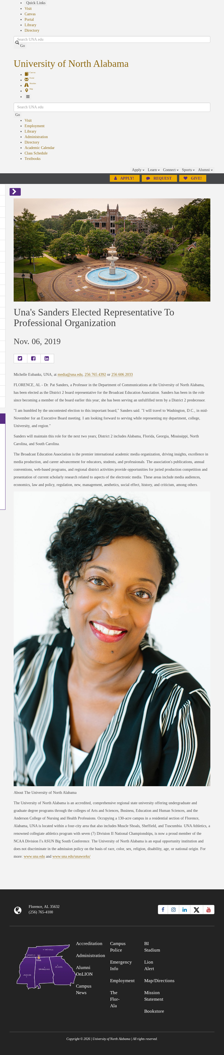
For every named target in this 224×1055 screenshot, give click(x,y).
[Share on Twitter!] (20, 358)
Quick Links (35, 3)
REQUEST (162, 178)
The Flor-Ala (115, 999)
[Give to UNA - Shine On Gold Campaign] (189, 942)
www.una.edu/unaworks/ (71, 856)
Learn (153, 170)
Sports (187, 170)
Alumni (204, 170)
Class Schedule (36, 153)
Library (30, 25)
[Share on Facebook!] (34, 358)
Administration (36, 137)
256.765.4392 (95, 374)
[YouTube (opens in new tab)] (208, 909)
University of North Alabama (71, 63)
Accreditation (89, 943)
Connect (170, 170)
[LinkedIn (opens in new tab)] (184, 909)
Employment (35, 126)
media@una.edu (70, 374)
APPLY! (127, 178)
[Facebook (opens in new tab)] (163, 909)
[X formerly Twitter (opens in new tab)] (196, 909)
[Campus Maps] (35, 965)
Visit (28, 9)
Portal (29, 19)
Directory (32, 30)
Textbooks (32, 159)
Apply (137, 170)
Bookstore (154, 1011)
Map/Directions (159, 980)
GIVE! (196, 178)
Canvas (30, 14)
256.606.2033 (122, 374)
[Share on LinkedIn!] (47, 358)
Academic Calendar (40, 148)
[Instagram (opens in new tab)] (173, 909)
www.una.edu (34, 856)
